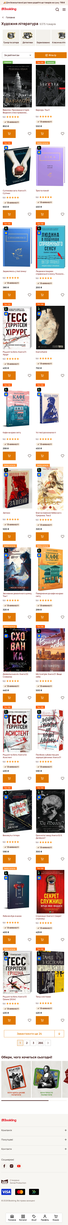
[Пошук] (57, 9)
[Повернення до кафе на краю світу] (50, 569)
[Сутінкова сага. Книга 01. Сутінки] (17, 166)
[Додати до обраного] (29, 133)
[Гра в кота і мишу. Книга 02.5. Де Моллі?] (50, 811)
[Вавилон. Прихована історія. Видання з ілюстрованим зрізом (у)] (17, 85)
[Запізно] (17, 488)
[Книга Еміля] (50, 327)
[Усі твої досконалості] (50, 408)
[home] (3, 17)
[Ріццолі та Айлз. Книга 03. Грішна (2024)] (17, 972)
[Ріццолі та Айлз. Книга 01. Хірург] (17, 327)
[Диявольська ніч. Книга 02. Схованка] (17, 650)
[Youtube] (19, 1166)
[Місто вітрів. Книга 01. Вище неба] (50, 650)
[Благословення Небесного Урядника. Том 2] (50, 488)
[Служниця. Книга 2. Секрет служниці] (50, 891)
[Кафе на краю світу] (17, 408)
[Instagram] (12, 1166)
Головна (10, 17)
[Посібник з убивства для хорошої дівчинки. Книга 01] (50, 730)
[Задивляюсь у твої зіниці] (17, 247)
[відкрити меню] (64, 9)
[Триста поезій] (50, 166)
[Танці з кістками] (50, 972)
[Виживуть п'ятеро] (17, 811)
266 (40, 1043)
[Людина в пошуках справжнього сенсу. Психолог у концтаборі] (50, 247)
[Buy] (9, 133)
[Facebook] (4, 1166)
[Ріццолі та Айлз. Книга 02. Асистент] (17, 730)
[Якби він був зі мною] (17, 891)
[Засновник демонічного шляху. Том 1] (17, 569)
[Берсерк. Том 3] (50, 85)
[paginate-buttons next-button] (48, 1043)
